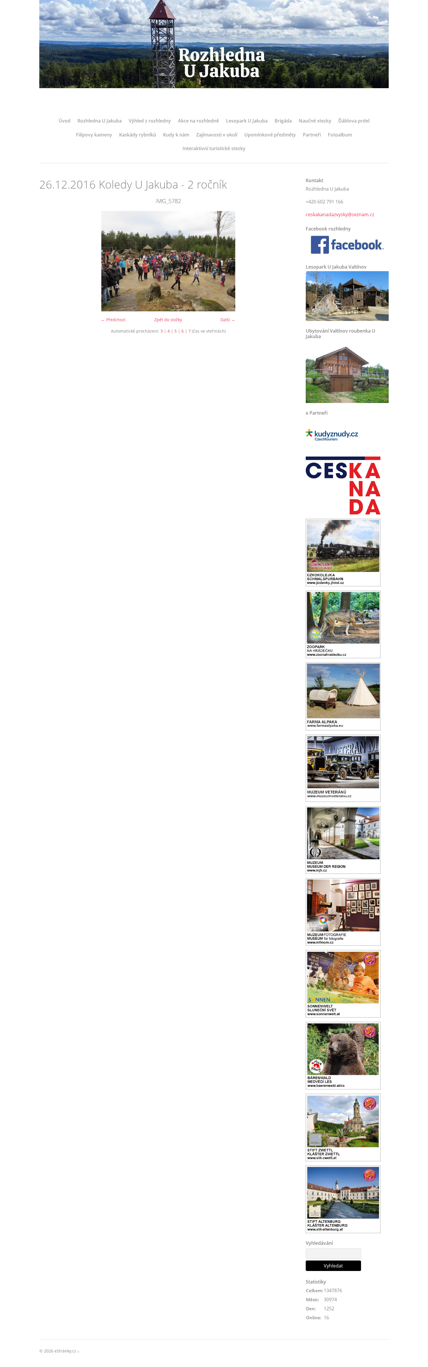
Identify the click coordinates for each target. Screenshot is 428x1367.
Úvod (64, 121)
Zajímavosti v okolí (216, 135)
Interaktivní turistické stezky (214, 148)
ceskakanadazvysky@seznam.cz (340, 214)
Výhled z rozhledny (150, 121)
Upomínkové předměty (270, 135)
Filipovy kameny (94, 135)
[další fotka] (287, 261)
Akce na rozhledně (198, 121)
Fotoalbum (340, 135)
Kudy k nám (176, 135)
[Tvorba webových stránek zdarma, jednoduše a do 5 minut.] (78, 1351)
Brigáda (283, 121)
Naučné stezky (315, 121)
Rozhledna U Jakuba (99, 121)
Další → (227, 319)
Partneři (312, 135)
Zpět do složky (168, 319)
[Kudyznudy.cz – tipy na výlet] (332, 434)
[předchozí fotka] (48, 261)
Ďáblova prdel (353, 121)
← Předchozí (113, 319)
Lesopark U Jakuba (247, 121)
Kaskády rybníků (137, 135)
